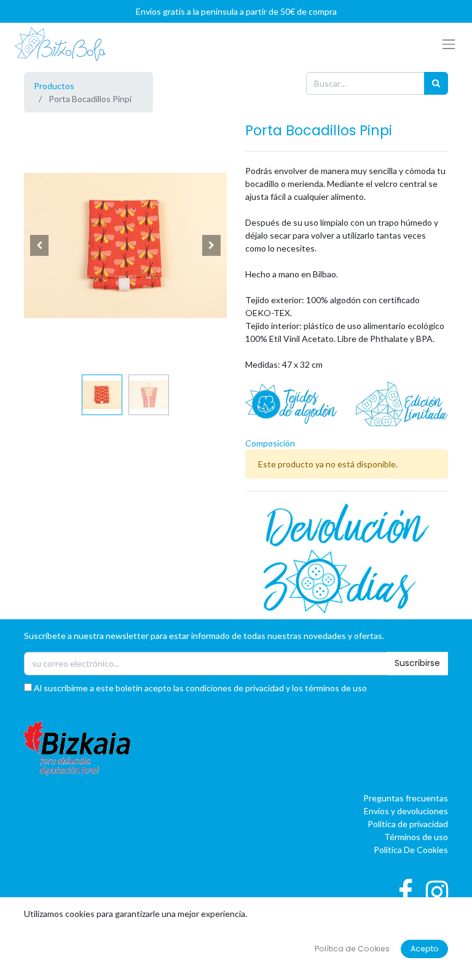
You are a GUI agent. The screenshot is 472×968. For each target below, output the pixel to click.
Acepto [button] (425, 948)
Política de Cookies (352, 948)
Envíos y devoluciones (406, 811)
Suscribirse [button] (417, 663)
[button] (39, 245)
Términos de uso (416, 836)
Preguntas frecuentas (405, 798)
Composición (270, 443)
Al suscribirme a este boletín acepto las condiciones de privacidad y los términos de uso (199, 688)
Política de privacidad (408, 824)
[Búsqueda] (436, 83)
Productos (54, 86)
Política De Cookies (411, 849)
